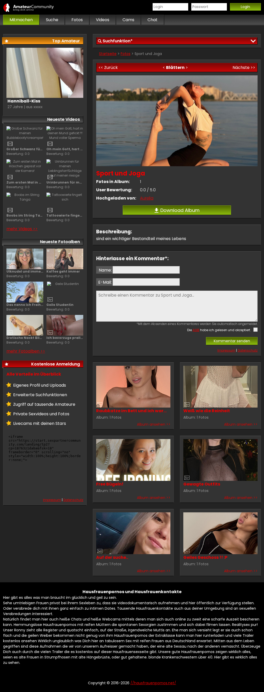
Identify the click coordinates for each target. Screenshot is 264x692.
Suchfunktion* (118, 41)
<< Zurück (108, 67)
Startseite (108, 53)
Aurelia (146, 198)
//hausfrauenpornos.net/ (34, 7)
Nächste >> (244, 67)
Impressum (226, 350)
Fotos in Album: (113, 182)
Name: (105, 270)
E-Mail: (105, 282)
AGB (196, 330)
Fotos (125, 53)
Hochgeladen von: (116, 198)
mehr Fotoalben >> (25, 351)
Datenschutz (248, 350)
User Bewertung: (114, 190)
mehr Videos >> (22, 229)
